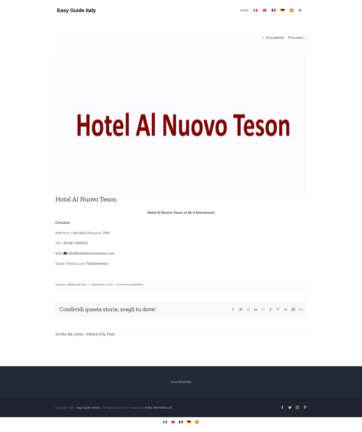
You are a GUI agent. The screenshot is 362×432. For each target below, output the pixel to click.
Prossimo (295, 37)
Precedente (275, 37)
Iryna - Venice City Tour (72, 284)
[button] (300, 10)
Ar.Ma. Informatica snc (158, 407)
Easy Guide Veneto (88, 407)
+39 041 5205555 (75, 243)
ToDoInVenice (96, 263)
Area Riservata (181, 382)
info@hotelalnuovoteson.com (90, 253)
